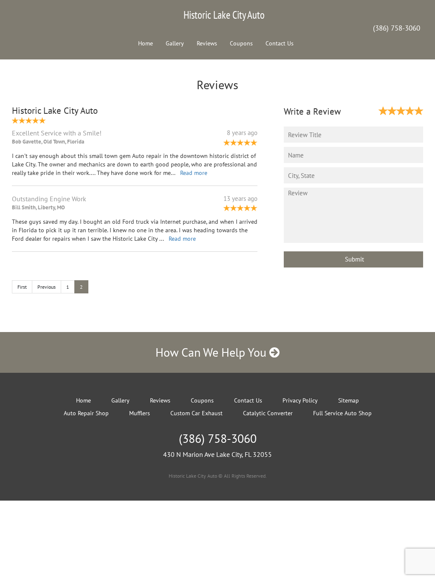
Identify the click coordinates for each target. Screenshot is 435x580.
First (22, 287)
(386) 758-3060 (396, 28)
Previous (46, 287)
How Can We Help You (212, 352)
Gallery (175, 43)
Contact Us (280, 43)
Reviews (207, 43)
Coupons (241, 43)
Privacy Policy (300, 400)
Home (145, 43)
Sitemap (348, 400)
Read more (193, 173)
